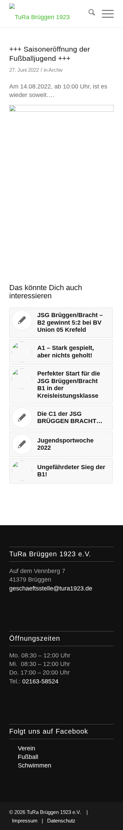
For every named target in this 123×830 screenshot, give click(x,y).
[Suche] (88, 13)
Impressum (25, 821)
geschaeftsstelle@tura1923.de (50, 588)
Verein (26, 748)
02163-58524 (40, 681)
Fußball (28, 756)
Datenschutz (61, 821)
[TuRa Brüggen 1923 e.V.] (51, 13)
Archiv (56, 70)
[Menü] (104, 13)
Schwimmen (34, 765)
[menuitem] (88, 13)
